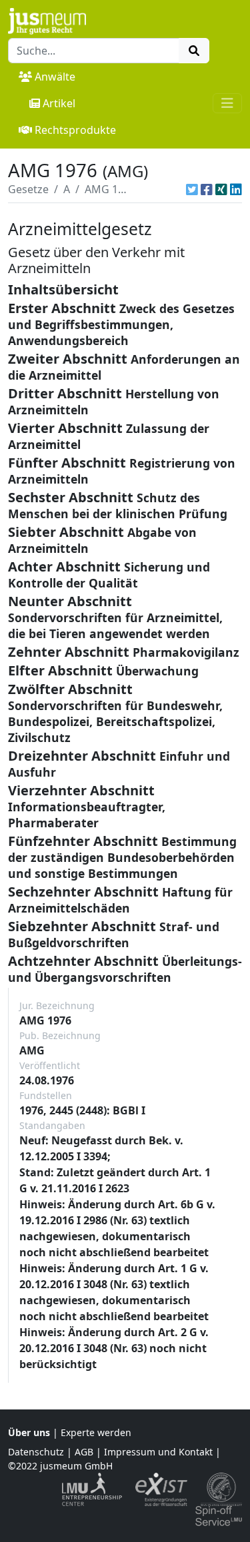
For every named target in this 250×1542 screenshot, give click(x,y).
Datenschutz (36, 1451)
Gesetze (28, 189)
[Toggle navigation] (227, 103)
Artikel (59, 103)
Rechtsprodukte (75, 130)
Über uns (29, 1432)
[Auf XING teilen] (221, 189)
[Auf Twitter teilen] (192, 189)
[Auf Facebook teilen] (207, 189)
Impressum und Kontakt (158, 1451)
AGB (84, 1451)
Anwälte (55, 76)
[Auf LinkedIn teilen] (236, 189)
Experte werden (96, 1432)
